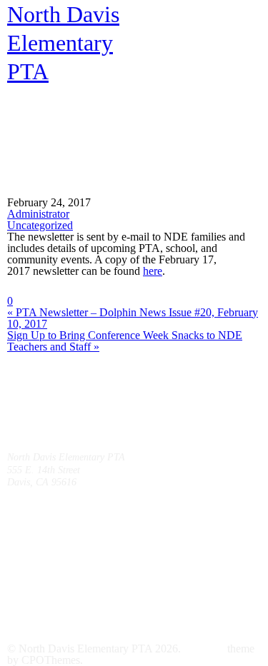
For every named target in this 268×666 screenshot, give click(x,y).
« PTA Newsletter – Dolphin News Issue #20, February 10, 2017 (132, 318)
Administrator (38, 214)
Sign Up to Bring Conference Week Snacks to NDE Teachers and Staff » (124, 341)
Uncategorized (40, 225)
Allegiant (203, 648)
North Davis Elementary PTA (63, 42)
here (152, 271)
